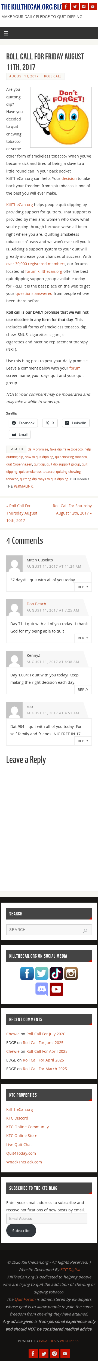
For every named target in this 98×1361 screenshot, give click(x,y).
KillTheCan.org (19, 204)
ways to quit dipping (53, 479)
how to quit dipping (39, 457)
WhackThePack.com (24, 1162)
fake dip (56, 449)
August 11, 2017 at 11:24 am (54, 566)
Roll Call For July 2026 (45, 1033)
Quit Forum (24, 1299)
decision (69, 178)
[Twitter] (75, 6)
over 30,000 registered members (35, 263)
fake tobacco (73, 449)
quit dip (39, 464)
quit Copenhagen (19, 464)
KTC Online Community (27, 1126)
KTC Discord (17, 1118)
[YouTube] (93, 6)
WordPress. (70, 1341)
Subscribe (21, 1230)
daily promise (38, 449)
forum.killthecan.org (43, 271)
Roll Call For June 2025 (43, 1042)
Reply (83, 587)
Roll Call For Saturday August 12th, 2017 (72, 509)
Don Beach (36, 603)
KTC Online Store (21, 1135)
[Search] (85, 931)
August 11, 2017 (24, 76)
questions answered (34, 293)
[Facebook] (66, 6)
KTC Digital (70, 1269)
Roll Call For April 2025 (47, 1051)
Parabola (47, 1341)
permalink (23, 486)
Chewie (13, 1033)
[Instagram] (84, 6)
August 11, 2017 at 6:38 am (53, 662)
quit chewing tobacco (71, 457)
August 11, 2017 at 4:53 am (53, 713)
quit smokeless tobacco (36, 471)
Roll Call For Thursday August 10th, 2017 (21, 513)
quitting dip (28, 479)
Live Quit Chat (19, 1144)
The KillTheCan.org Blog (34, 7)
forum (75, 368)
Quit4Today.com (21, 1153)
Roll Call (53, 76)
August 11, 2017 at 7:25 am (53, 610)
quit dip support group (63, 464)
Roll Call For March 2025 (45, 1068)
